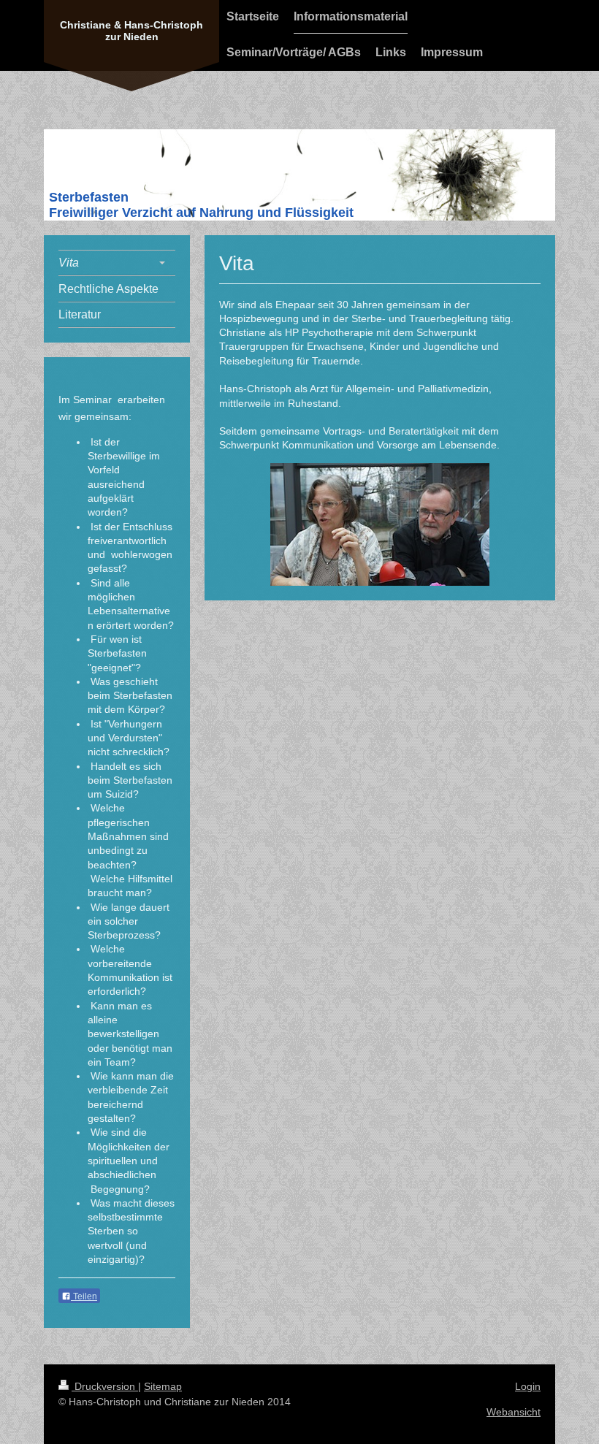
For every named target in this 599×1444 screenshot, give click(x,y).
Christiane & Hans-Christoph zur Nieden (131, 30)
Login (528, 1386)
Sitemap (163, 1386)
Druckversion (105, 1386)
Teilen (84, 1296)
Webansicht (514, 1412)
